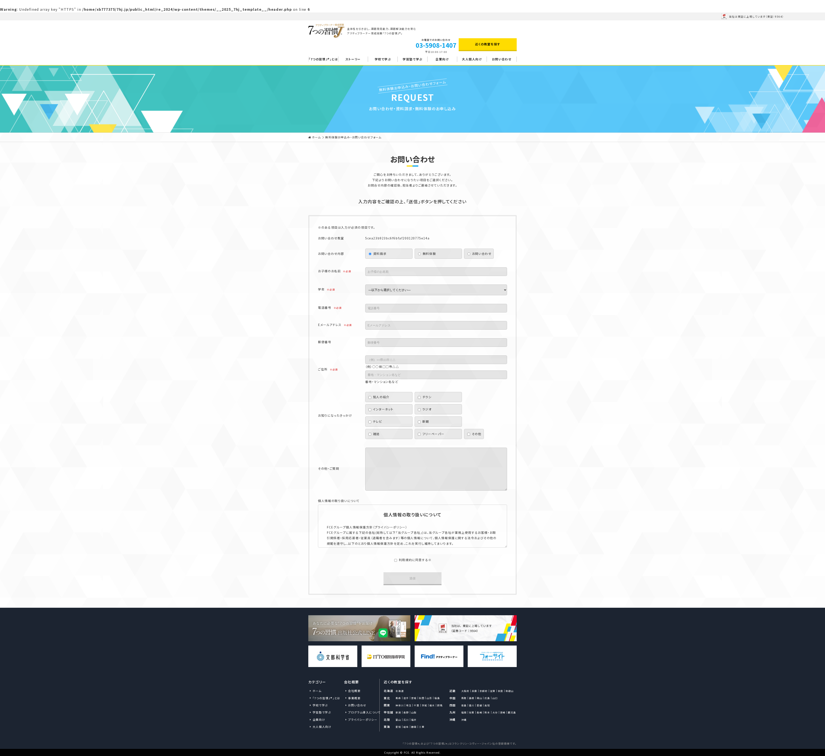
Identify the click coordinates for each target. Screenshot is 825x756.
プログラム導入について (361, 712)
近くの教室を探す (487, 44)
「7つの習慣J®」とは (323, 59)
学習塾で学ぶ (412, 59)
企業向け (442, 59)
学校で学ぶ (383, 59)
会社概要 (354, 691)
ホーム (316, 137)
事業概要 (354, 698)
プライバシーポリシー (361, 720)
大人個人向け (472, 59)
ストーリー (353, 59)
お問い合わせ (502, 59)
